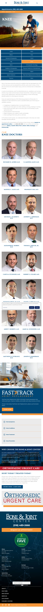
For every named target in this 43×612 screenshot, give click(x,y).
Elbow (11, 54)
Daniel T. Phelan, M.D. (31, 302)
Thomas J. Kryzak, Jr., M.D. (31, 246)
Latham (24, 125)
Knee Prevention (10, 441)
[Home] (21, 3)
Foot (32, 54)
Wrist (32, 78)
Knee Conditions (10, 428)
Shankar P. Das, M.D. (31, 189)
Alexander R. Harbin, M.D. (11, 246)
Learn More (7, 409)
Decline (31, 307)
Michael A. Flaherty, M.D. (11, 217)
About (4, 588)
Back (32, 51)
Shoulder (11, 71)
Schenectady (5, 127)
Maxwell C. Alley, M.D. (11, 189)
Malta (28, 125)
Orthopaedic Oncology (32, 65)
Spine (31, 71)
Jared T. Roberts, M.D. (11, 329)
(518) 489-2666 (18, 9)
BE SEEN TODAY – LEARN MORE (12, 487)
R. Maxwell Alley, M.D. (31, 162)
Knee (32, 61)
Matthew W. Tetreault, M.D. (11, 357)
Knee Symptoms (10, 421)
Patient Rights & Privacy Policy (19, 605)
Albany (9, 125)
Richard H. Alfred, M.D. (11, 162)
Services (4, 596)
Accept (37, 307)
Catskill (13, 125)
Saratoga (32, 125)
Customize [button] (5, 307)
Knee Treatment (10, 434)
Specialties (8, 11)
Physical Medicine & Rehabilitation (32, 68)
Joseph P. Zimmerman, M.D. (31, 357)
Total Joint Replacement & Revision (32, 75)
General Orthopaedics (11, 58)
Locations (5, 598)
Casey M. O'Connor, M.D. (11, 274)
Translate (25, 585)
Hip (11, 61)
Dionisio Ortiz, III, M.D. (11, 302)
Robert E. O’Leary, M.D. (31, 274)
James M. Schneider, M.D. (31, 329)
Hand (31, 58)
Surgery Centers (7, 601)
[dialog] (21, 306)
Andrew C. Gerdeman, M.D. (31, 217)
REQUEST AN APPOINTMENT (22, 530)
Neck (11, 65)
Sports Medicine (11, 75)
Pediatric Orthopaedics (11, 68)
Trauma (11, 78)
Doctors (5, 591)
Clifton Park (18, 125)
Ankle (11, 51)
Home (3, 11)
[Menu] (6, 3)
